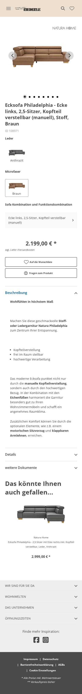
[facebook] (36, 639)
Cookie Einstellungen (42, 670)
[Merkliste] (72, 8)
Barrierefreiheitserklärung (36, 665)
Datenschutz (50, 659)
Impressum (31, 659)
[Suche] (62, 8)
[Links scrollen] (12, 55)
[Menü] (8, 8)
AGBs (61, 665)
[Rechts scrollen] (69, 55)
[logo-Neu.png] (27, 8)
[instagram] (46, 639)
